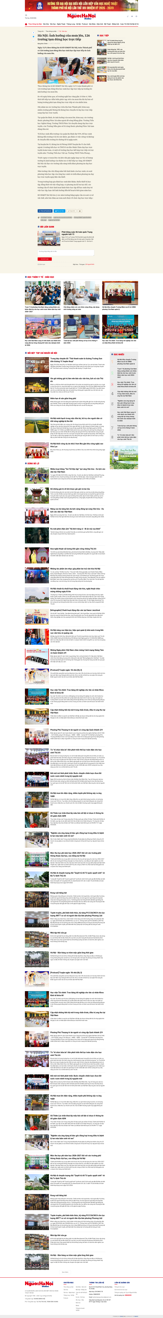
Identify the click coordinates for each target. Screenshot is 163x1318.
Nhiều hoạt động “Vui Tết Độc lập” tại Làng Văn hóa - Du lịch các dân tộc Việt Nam (77, 470)
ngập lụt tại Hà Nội (54, 220)
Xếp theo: (75, 264)
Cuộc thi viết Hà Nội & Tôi (129, 24)
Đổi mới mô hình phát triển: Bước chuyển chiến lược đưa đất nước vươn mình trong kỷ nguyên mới (75, 774)
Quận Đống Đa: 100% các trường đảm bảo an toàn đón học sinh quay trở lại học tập (116, 51)
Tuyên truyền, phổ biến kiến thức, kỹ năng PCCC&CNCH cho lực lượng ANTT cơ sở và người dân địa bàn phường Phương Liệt (77, 914)
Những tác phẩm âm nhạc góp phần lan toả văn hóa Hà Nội (75, 569)
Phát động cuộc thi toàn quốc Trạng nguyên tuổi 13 (77, 233)
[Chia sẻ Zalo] (33, 36)
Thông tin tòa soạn (120, 1287)
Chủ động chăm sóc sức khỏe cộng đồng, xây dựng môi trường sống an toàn (81, 308)
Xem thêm (65, 1272)
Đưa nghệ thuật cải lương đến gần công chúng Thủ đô (73, 549)
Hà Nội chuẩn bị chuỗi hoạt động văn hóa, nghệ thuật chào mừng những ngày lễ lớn (75, 590)
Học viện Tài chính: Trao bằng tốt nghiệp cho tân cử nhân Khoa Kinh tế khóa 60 (119, 342)
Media (77, 1305)
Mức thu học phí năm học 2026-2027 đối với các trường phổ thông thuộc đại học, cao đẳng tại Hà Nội (75, 854)
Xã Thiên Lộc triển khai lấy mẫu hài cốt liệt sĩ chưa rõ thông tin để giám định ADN (76, 814)
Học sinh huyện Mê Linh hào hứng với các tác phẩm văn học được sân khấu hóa (116, 78)
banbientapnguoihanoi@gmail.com (102, 1297)
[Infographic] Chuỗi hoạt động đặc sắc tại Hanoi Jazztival (75, 610)
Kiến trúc (78, 1302)
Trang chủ (41, 31)
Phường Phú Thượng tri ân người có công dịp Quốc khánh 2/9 (76, 730)
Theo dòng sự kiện (35, 24)
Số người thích (90, 264)
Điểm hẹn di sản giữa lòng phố (63, 398)
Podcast (85, 24)
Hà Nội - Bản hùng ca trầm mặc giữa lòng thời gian (71, 953)
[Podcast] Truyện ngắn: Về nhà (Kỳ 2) (66, 670)
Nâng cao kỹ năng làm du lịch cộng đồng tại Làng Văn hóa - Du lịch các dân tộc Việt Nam (77, 510)
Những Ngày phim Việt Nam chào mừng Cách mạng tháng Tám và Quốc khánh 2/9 (77, 651)
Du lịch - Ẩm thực (80, 1297)
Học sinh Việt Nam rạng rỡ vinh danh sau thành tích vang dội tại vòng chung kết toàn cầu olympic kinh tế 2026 (43, 343)
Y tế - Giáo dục (63, 31)
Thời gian (82, 264)
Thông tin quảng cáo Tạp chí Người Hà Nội (126, 1292)
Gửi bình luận (45, 259)
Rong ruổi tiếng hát (58, 893)
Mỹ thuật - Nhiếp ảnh (111, 24)
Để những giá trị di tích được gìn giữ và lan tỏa (70, 489)
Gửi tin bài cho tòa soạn (121, 1289)
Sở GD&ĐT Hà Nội (46, 217)
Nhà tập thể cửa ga (58, 933)
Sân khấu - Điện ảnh (96, 24)
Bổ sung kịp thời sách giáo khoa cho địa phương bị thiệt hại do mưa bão (116, 69)
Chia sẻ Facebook (46, 211)
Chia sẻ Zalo (60, 211)
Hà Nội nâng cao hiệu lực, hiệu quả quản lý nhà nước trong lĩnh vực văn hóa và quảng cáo (76, 631)
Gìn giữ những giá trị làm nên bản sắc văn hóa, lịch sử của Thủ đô (76, 379)
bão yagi (43, 220)
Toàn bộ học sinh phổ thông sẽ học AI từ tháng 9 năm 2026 (80, 342)
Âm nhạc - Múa (80, 1300)
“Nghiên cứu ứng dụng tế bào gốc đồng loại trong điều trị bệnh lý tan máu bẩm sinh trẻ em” (77, 834)
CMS (123, 1316)
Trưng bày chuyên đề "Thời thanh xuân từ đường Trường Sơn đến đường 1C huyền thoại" (76, 360)
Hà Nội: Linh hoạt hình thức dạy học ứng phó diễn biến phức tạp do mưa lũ (115, 60)
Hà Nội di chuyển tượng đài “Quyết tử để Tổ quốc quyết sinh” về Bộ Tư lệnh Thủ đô (77, 874)
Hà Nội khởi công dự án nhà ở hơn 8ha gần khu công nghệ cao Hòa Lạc (76, 445)
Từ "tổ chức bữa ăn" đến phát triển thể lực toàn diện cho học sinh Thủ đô (76, 751)
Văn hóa (46, 24)
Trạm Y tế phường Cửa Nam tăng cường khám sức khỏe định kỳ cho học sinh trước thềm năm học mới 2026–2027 (42, 309)
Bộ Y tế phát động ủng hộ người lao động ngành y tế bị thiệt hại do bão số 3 (116, 42)
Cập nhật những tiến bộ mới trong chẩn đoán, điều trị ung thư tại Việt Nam (77, 711)
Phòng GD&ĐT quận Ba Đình (82, 217)
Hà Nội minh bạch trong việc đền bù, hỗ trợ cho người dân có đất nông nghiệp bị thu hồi (76, 419)
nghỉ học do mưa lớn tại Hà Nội (63, 217)
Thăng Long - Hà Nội (73, 24)
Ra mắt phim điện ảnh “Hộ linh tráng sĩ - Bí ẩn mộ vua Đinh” (75, 529)
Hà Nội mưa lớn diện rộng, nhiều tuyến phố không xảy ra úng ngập (75, 794)
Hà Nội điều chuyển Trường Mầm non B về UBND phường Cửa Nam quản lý (119, 308)
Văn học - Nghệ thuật (57, 24)
